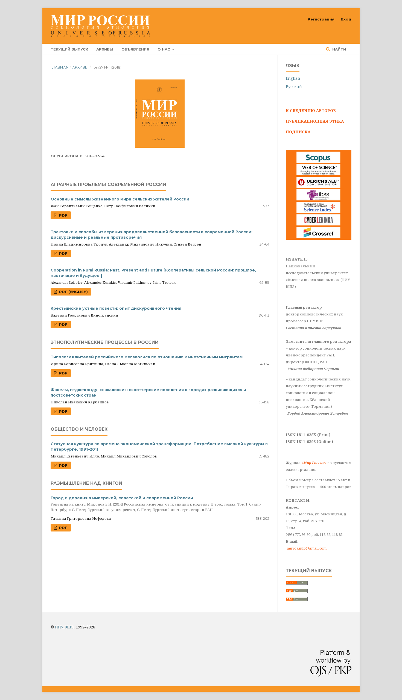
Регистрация (321, 19)
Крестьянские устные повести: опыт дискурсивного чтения (116, 308)
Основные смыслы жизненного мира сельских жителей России (120, 199)
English (293, 78)
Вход (346, 19)
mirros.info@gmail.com (307, 548)
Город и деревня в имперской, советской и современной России (156, 503)
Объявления (135, 49)
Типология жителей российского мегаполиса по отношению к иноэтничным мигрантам (147, 357)
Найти (338, 49)
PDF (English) (73, 292)
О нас (164, 49)
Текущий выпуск (69, 49)
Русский (294, 86)
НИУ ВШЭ (64, 627)
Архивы (104, 49)
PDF (62, 215)
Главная (60, 67)
